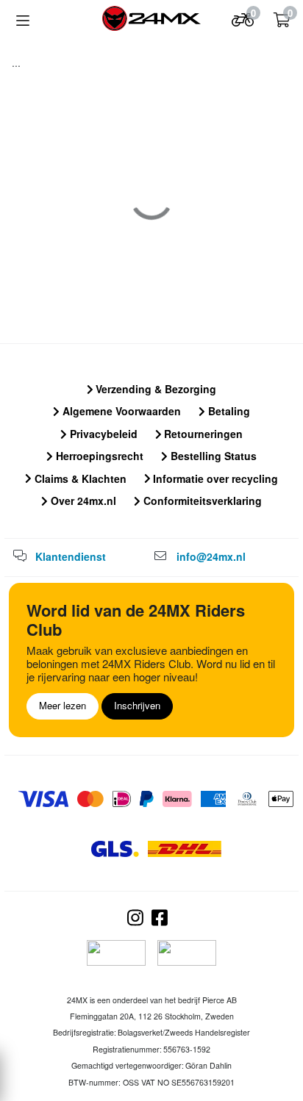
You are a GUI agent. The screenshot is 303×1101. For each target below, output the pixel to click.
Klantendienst (70, 556)
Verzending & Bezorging (154, 388)
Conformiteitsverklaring (201, 500)
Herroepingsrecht (98, 455)
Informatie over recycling (214, 478)
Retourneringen (202, 433)
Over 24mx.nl (82, 500)
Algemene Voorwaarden (120, 411)
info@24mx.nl (211, 556)
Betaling (227, 411)
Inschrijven (137, 705)
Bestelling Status (212, 455)
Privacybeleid (102, 433)
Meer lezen (62, 705)
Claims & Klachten (79, 478)
